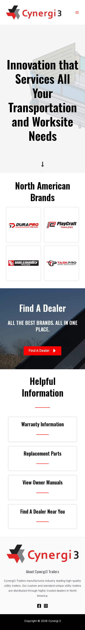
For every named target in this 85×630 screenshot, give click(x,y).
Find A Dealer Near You (42, 511)
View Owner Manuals (43, 482)
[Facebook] (39, 606)
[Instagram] (46, 606)
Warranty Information (42, 424)
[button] (42, 350)
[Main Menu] (77, 12)
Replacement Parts (42, 453)
